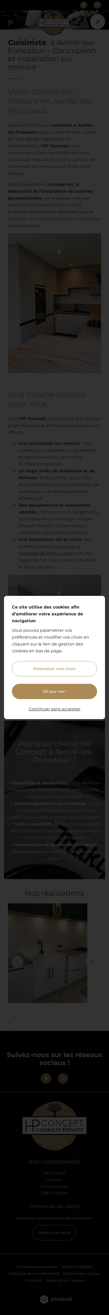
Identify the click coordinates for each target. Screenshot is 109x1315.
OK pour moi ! (54, 691)
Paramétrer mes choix (54, 668)
